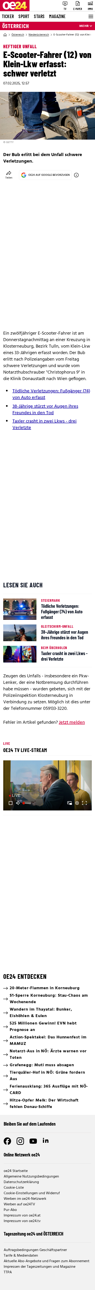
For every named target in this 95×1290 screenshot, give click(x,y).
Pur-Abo (10, 1210)
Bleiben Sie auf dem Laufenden (30, 1124)
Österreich (15, 26)
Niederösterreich (39, 35)
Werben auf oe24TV (19, 1204)
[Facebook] (7, 1141)
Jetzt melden (72, 722)
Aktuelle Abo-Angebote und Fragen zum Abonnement (46, 1261)
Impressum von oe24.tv (22, 1221)
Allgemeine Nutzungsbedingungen (31, 1177)
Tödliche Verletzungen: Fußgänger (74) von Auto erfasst (51, 394)
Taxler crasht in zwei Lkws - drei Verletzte (44, 425)
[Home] (5, 35)
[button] (48, 786)
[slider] (27, 803)
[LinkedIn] (46, 1141)
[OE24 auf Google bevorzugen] (76, 175)
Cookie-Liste (14, 1188)
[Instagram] (20, 1141)
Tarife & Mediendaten (21, 1256)
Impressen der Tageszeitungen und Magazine (39, 1267)
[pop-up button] (77, 803)
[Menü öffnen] (90, 16)
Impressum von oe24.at (22, 1216)
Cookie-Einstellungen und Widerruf (32, 1193)
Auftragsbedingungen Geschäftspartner (35, 1250)
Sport (23, 16)
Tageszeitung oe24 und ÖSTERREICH (33, 1233)
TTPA (8, 1272)
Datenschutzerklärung (21, 1182)
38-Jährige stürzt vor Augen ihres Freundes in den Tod (45, 410)
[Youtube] (33, 1141)
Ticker (8, 16)
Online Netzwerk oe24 (22, 1154)
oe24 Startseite (16, 1171)
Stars (39, 16)
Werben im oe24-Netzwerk (25, 1199)
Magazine (57, 16)
